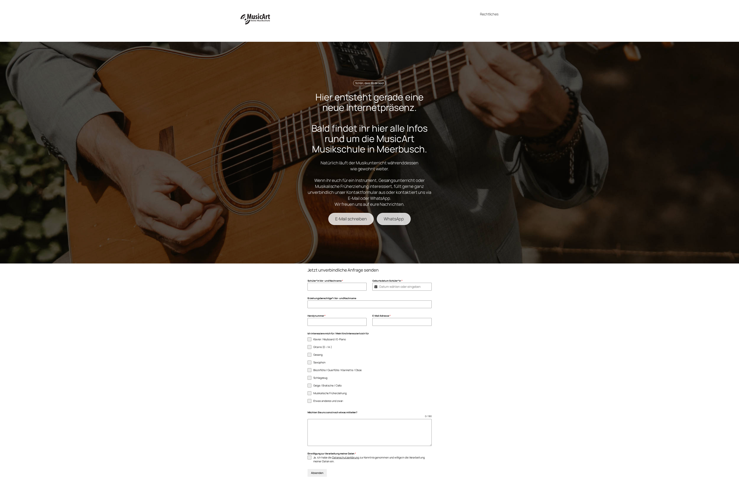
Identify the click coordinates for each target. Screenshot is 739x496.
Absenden (317, 473)
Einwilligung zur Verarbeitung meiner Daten (332, 453)
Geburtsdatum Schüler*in (387, 280)
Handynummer (317, 315)
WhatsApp (394, 219)
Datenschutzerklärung (345, 457)
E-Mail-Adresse (381, 315)
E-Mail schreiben (351, 219)
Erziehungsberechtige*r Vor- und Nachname (332, 298)
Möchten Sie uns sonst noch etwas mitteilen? (333, 412)
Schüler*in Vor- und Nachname (325, 280)
